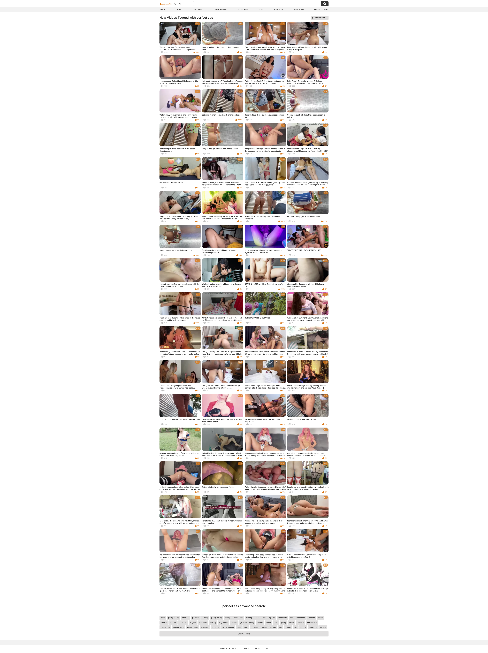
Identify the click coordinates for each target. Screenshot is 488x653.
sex (295, 627)
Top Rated (198, 10)
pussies (288, 627)
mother (173, 622)
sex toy (213, 622)
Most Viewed (220, 10)
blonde (303, 627)
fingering (254, 627)
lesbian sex (238, 618)
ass (264, 618)
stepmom (205, 627)
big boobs (223, 622)
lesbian (323, 627)
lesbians (311, 618)
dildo (246, 627)
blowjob (164, 622)
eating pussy (192, 627)
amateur (185, 618)
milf (280, 627)
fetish (320, 618)
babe (163, 618)
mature (260, 622)
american (183, 622)
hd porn (215, 627)
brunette (300, 622)
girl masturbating (247, 622)
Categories (242, 10)
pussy (283, 622)
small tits (313, 627)
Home (162, 10)
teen (239, 627)
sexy (258, 618)
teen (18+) (282, 618)
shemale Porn (321, 10)
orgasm (272, 618)
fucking (249, 618)
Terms (246, 648)
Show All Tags (244, 634)
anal (291, 618)
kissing (205, 618)
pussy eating (216, 618)
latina (291, 622)
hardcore (203, 622)
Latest (179, 10)
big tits (234, 622)
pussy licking (173, 618)
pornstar (195, 618)
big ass (273, 627)
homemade (312, 622)
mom (276, 622)
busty (268, 622)
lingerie (193, 622)
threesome (300, 618)
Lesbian (170, 3)
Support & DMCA (228, 648)
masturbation (178, 627)
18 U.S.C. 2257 (261, 648)
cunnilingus (165, 627)
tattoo (264, 627)
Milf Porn (299, 10)
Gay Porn (278, 10)
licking (228, 618)
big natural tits (228, 627)
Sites (261, 10)
